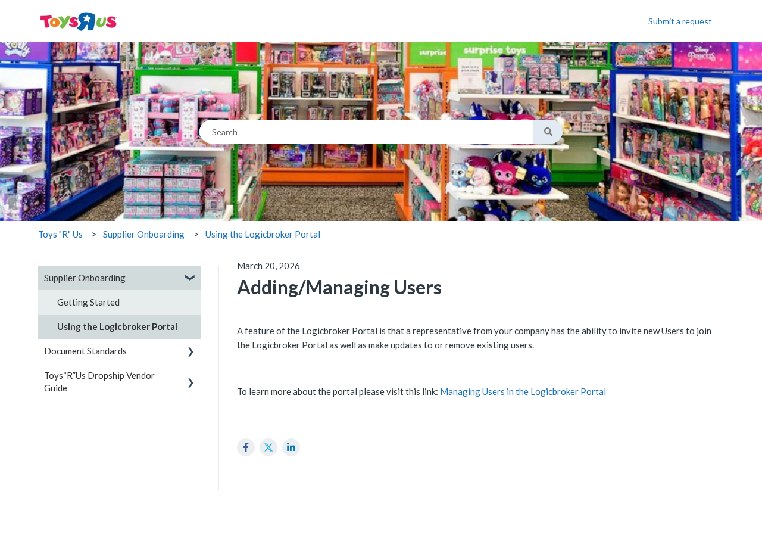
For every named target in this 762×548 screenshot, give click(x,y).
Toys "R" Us (60, 234)
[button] (191, 279)
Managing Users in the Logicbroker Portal (523, 391)
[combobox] (366, 132)
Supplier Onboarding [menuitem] (85, 277)
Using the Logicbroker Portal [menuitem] (117, 326)
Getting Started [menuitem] (88, 302)
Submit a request (680, 21)
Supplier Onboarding (144, 234)
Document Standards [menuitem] (85, 350)
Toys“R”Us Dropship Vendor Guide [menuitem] (99, 381)
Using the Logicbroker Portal (262, 234)
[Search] (548, 132)
